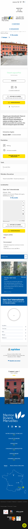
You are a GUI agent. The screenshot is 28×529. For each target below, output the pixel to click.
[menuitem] (19, 10)
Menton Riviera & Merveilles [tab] (17, 465)
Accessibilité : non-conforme (22, 501)
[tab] (12, 257)
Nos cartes (9, 501)
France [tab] (5, 465)
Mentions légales (4, 506)
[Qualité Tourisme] (6, 512)
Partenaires (14, 501)
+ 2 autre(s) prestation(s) (14, 90)
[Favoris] (20, 2)
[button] (18, 2)
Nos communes (3, 501)
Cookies (15, 506)
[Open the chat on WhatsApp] (24, 525)
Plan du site (10, 506)
